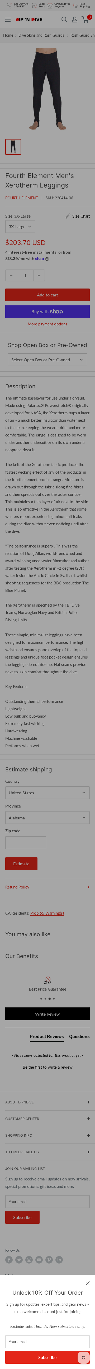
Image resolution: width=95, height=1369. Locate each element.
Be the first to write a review (48, 1067)
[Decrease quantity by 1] (11, 275)
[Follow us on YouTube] (39, 1260)
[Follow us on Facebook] (9, 1260)
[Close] (88, 1282)
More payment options (47, 323)
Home (8, 35)
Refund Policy (17, 887)
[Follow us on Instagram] (29, 1260)
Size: (47, 216)
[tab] (47, 1038)
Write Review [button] (47, 1013)
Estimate (21, 863)
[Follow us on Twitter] (19, 1260)
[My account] (74, 19)
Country (12, 781)
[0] (85, 19)
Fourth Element (21, 198)
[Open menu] (8, 20)
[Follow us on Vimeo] (49, 1260)
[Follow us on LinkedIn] (59, 1260)
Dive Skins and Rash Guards (41, 35)
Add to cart (47, 294)
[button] (47, 1066)
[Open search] (64, 19)
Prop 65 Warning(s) (47, 913)
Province (13, 806)
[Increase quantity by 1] (39, 275)
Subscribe (47, 1357)
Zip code (12, 830)
